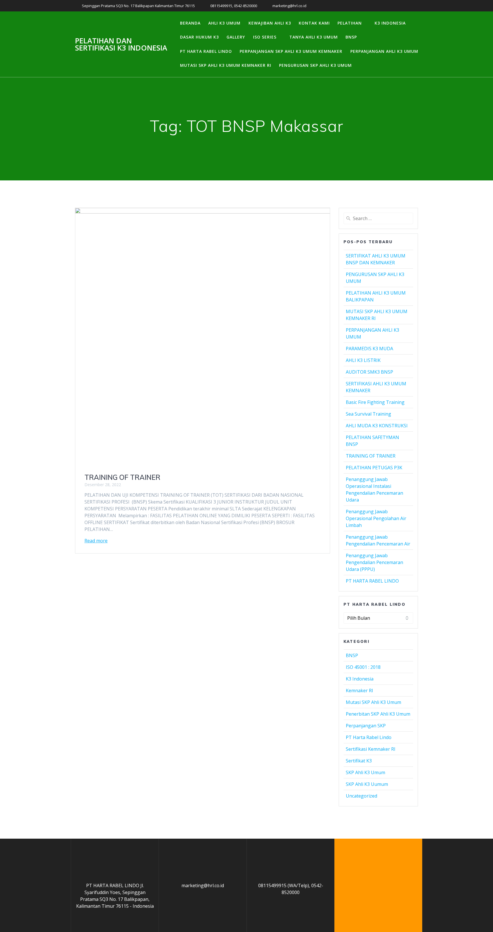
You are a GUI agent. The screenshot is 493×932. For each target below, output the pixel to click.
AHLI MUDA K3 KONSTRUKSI (377, 425)
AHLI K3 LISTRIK (363, 360)
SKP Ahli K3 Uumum (367, 784)
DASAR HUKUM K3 (199, 37)
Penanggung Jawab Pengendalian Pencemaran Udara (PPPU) (374, 562)
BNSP (351, 37)
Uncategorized (361, 796)
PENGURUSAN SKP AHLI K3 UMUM (315, 65)
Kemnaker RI (359, 690)
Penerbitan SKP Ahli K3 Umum (378, 714)
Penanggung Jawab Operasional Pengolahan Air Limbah (376, 518)
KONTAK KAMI (314, 23)
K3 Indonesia (359, 679)
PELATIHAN (350, 23)
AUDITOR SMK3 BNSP (369, 372)
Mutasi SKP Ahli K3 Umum (373, 702)
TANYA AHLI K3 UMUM (313, 37)
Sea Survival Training (368, 414)
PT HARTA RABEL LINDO (206, 51)
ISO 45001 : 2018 (363, 667)
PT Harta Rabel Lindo (368, 737)
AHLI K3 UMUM (224, 23)
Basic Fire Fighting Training (375, 402)
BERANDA (190, 23)
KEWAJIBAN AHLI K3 (269, 23)
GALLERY (236, 37)
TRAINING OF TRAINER (122, 477)
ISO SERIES (264, 37)
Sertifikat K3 (359, 761)
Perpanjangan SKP (366, 725)
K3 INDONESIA (390, 23)
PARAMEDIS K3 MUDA (369, 348)
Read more (96, 541)
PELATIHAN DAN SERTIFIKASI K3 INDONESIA (121, 44)
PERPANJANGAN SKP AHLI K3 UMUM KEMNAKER (291, 51)
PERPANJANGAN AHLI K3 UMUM (384, 51)
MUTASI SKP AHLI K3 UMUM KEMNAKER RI (225, 65)
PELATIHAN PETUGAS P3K (374, 467)
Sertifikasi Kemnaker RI (370, 749)
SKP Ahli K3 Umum (365, 772)
